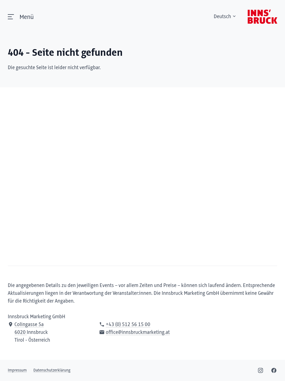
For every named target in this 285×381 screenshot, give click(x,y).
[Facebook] (274, 370)
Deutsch (222, 17)
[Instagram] (260, 370)
